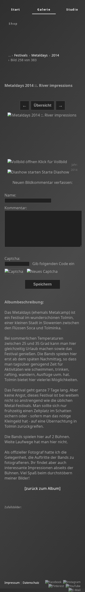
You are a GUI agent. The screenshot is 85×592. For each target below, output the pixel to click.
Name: (10, 195)
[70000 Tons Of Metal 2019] (24, 547)
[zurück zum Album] (42, 488)
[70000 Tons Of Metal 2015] (48, 511)
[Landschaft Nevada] (19, 555)
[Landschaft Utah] (17, 515)
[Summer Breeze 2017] (21, 559)
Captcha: (12, 258)
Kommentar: (15, 207)
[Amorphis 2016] (17, 511)
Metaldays (39, 55)
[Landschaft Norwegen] (21, 535)
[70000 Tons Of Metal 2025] (24, 543)
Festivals (21, 55)
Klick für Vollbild (52, 161)
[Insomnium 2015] (47, 551)
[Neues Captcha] (42, 271)
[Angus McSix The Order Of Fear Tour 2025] (34, 527)
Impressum (12, 583)
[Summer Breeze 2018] (53, 519)
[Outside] (70, 555)
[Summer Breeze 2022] (21, 519)
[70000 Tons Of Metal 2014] (24, 567)
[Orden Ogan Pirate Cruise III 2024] (54, 515)
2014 (55, 55)
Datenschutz (31, 583)
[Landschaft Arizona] (48, 555)
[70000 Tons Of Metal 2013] (24, 539)
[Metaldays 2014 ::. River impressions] (42, 136)
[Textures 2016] (54, 543)
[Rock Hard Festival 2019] (60, 547)
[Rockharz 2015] (54, 571)
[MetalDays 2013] (55, 539)
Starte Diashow (55, 172)
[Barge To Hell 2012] (19, 523)
